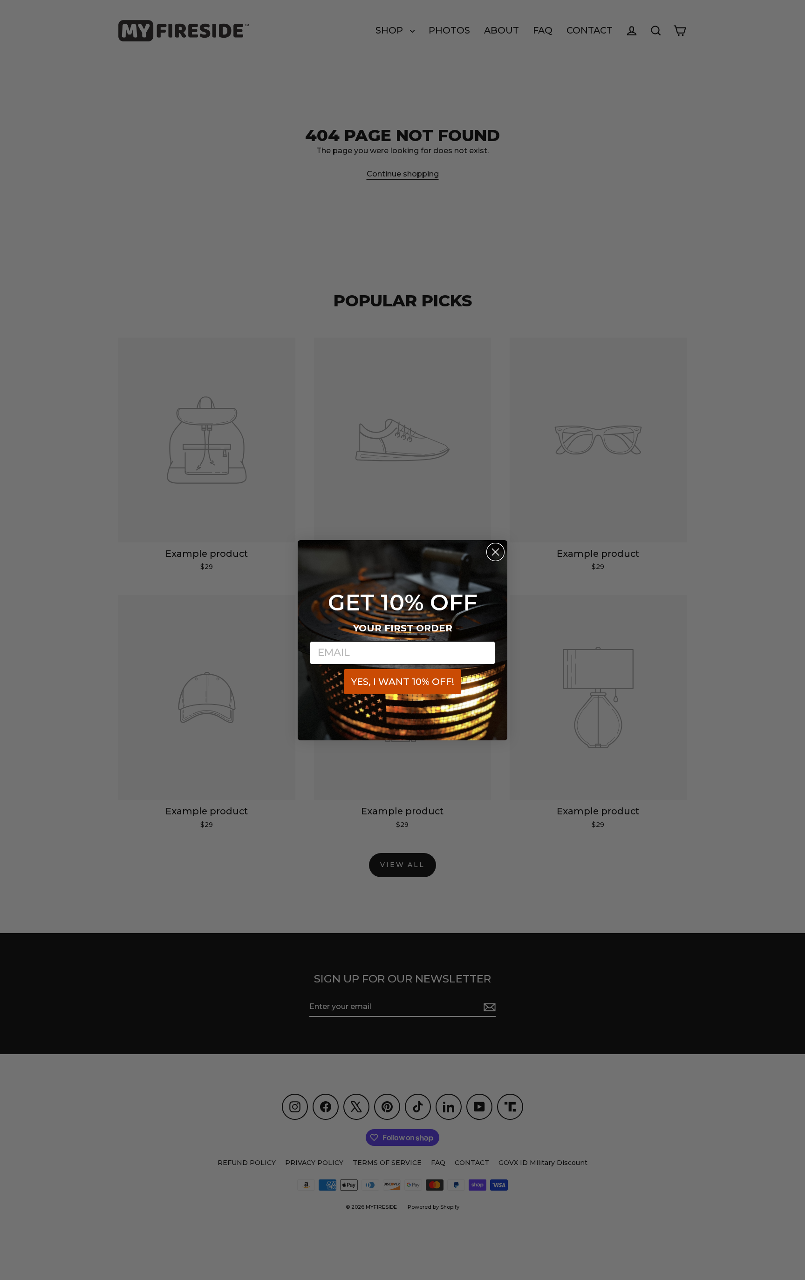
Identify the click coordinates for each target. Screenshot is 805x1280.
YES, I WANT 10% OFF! (402, 681)
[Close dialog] (495, 552)
